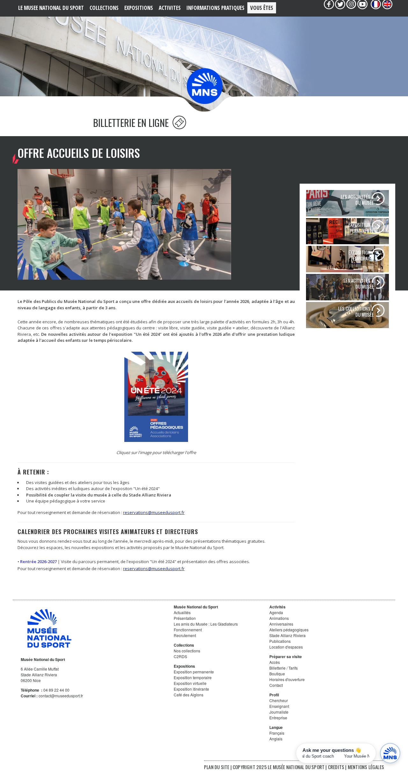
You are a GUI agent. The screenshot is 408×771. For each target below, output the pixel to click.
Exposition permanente (194, 671)
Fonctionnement (188, 629)
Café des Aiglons (188, 694)
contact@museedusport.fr (61, 695)
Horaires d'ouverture (287, 679)
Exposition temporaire (193, 677)
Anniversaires (281, 624)
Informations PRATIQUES (215, 7)
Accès (274, 662)
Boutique (277, 673)
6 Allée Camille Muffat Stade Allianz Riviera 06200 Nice (40, 674)
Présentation (185, 618)
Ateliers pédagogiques (289, 629)
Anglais (275, 738)
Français (276, 733)
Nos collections (187, 650)
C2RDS (180, 656)
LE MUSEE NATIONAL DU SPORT (51, 7)
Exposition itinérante (191, 689)
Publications (280, 641)
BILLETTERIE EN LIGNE (132, 122)
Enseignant (279, 706)
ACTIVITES (170, 7)
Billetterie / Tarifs (283, 668)
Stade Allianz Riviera (287, 635)
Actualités (182, 612)
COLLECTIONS (104, 7)
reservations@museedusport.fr (154, 512)
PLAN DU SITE (216, 766)
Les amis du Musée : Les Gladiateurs (206, 624)
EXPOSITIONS (138, 7)
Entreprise (278, 717)
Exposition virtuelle (190, 683)
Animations (279, 618)
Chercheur (278, 700)
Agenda (276, 612)
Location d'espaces (286, 647)
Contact (276, 685)
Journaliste (278, 712)
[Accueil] (204, 86)
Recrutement (185, 635)
